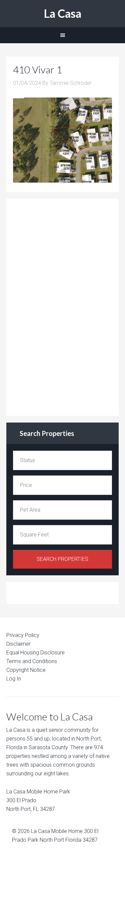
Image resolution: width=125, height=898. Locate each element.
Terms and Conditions (31, 661)
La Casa (62, 13)
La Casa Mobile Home (57, 831)
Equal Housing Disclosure (35, 652)
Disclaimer (18, 644)
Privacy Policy (22, 635)
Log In (13, 679)
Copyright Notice (26, 670)
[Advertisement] (63, 305)
